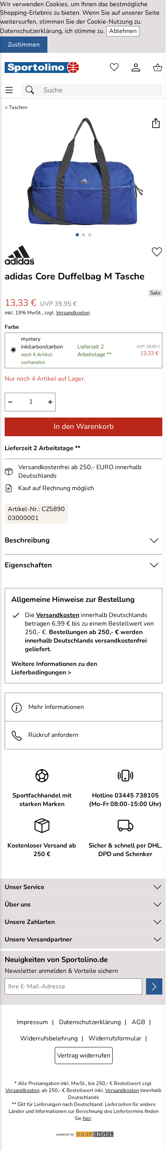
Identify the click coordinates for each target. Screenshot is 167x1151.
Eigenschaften (28, 565)
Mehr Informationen (56, 707)
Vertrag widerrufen (83, 1055)
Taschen (18, 107)
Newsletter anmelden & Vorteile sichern (61, 971)
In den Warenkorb (84, 426)
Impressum (32, 1022)
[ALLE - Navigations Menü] (9, 90)
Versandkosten (73, 313)
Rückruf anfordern (53, 735)
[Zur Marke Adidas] (19, 255)
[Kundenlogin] (136, 67)
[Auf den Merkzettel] (157, 252)
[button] (155, 123)
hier (87, 1118)
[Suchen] (32, 90)
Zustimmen (24, 44)
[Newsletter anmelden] (154, 986)
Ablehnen (123, 31)
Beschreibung (27, 540)
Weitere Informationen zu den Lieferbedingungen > (54, 668)
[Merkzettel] (114, 67)
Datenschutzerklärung (90, 1022)
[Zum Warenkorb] (157, 67)
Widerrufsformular (115, 1038)
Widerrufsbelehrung (49, 1038)
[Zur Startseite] (42, 67)
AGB (138, 1022)
